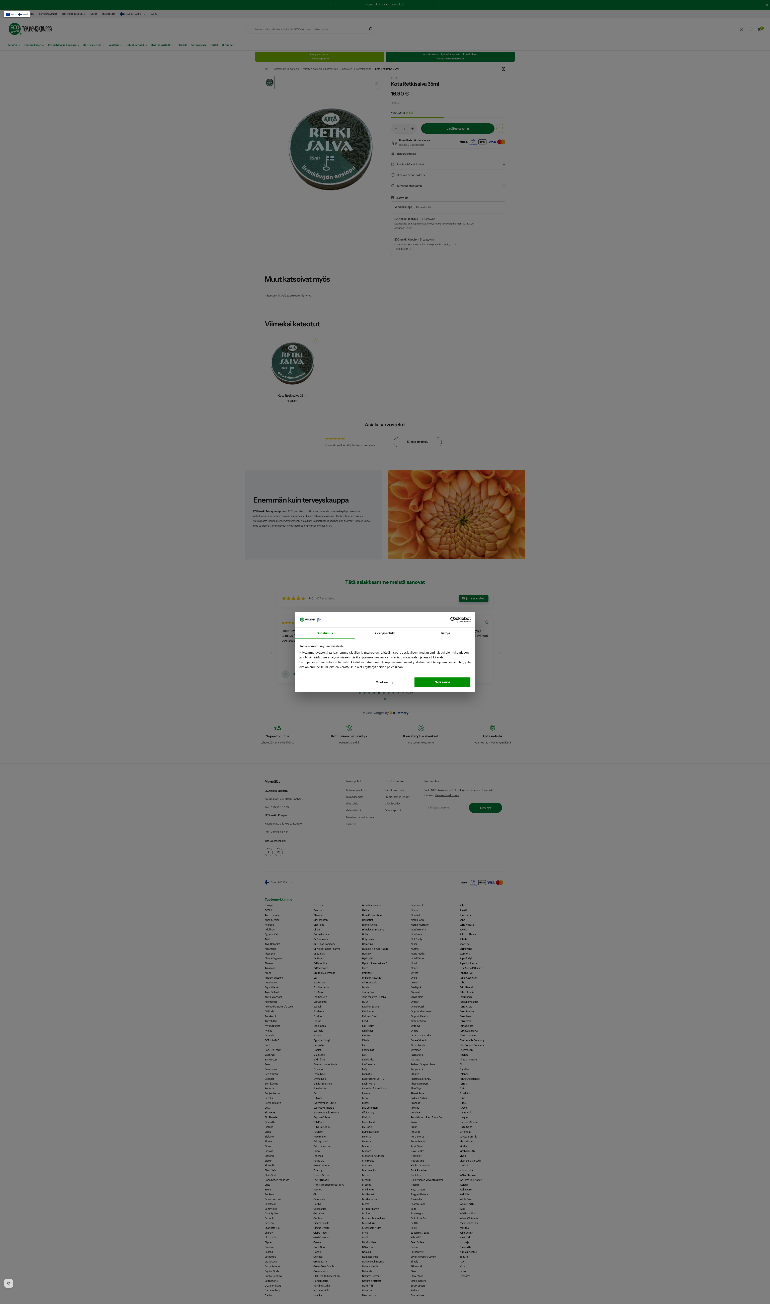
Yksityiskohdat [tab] (385, 633)
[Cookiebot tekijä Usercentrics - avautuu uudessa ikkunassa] (453, 620)
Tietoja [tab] (445, 633)
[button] (17, 14)
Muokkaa (382, 682)
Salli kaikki (442, 682)
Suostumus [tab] (325, 633)
